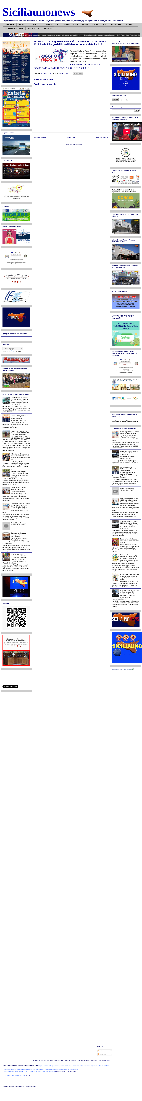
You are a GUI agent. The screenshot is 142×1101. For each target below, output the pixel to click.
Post (100, 1051)
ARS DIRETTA (131, 24)
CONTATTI (48, 28)
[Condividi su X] (78, 74)
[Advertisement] (18, 847)
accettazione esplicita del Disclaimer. (65, 1071)
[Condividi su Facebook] (80, 74)
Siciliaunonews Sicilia (117, 669)
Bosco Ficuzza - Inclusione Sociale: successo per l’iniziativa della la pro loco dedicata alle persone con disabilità (20, 473)
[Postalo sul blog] (76, 74)
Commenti (102, 1054)
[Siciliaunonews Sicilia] (133, 669)
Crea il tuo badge (127, 669)
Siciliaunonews (38, 12)
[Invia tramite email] (74, 74)
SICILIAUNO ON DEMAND (14, 28)
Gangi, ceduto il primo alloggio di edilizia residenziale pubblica (18, 489)
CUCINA (95, 24)
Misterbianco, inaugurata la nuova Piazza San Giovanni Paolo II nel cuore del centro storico (20, 456)
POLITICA (22, 24)
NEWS (105, 24)
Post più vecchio (102, 137)
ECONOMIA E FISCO (71, 24)
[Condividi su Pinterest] (82, 74)
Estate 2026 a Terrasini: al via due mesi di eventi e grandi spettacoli (19, 417)
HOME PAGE (10, 24)
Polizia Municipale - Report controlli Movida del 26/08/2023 (129, 453)
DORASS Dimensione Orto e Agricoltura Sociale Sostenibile (124, 191)
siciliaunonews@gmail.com (125, 421)
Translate (18, 351)
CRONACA (33, 24)
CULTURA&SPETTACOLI (50, 24)
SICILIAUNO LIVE (34, 28)
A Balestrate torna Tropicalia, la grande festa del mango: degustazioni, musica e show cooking (129, 576)
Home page (71, 137)
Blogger (107, 1060)
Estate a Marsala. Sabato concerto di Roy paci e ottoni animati (129, 540)
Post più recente (40, 137)
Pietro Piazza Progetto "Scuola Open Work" (18, 524)
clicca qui (27, 1075)
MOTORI (85, 24)
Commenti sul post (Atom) (74, 144)
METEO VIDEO (116, 24)
